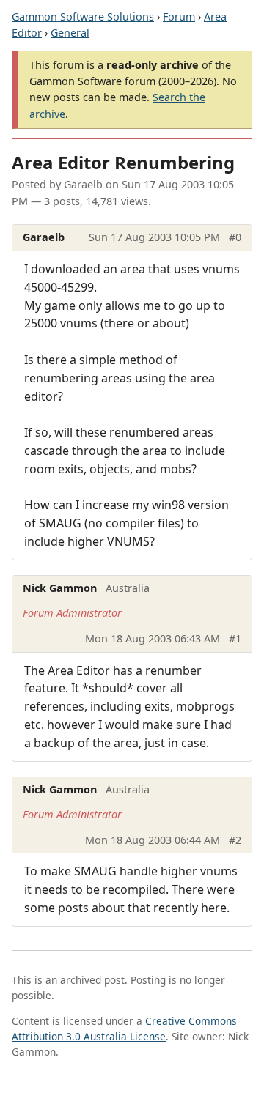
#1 (235, 638)
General (70, 33)
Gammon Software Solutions (83, 16)
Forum (179, 16)
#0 (235, 237)
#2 (235, 840)
